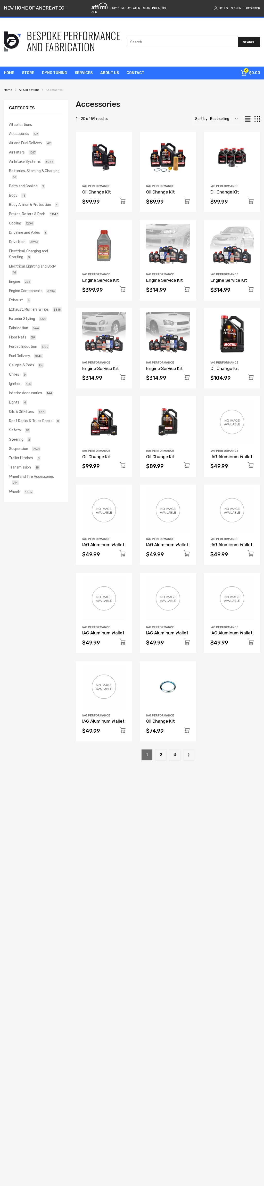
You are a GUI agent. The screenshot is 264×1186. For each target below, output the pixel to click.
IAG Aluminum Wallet (231, 456)
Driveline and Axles (28, 232)
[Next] (188, 755)
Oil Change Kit (96, 192)
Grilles (17, 374)
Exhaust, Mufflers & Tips (35, 309)
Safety (19, 430)
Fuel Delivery (25, 356)
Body (17, 195)
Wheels (20, 492)
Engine (19, 281)
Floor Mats (22, 337)
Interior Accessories (30, 393)
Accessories (23, 134)
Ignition (20, 384)
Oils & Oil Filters (27, 411)
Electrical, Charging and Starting (28, 254)
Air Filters (22, 152)
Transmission (24, 467)
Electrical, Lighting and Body (32, 269)
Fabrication (24, 328)
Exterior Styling (27, 319)
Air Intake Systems (31, 161)
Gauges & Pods (26, 365)
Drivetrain (23, 242)
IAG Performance (96, 186)
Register (253, 8)
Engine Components (32, 291)
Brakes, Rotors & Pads (33, 214)
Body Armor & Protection (33, 205)
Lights (17, 402)
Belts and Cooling (26, 186)
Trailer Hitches (24, 458)
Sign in (236, 8)
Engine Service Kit (100, 280)
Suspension (24, 449)
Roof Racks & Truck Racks (34, 421)
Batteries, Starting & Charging (34, 174)
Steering (19, 439)
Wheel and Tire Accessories (31, 479)
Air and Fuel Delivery (30, 143)
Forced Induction (28, 346)
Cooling (21, 223)
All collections (20, 125)
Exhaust (19, 300)
